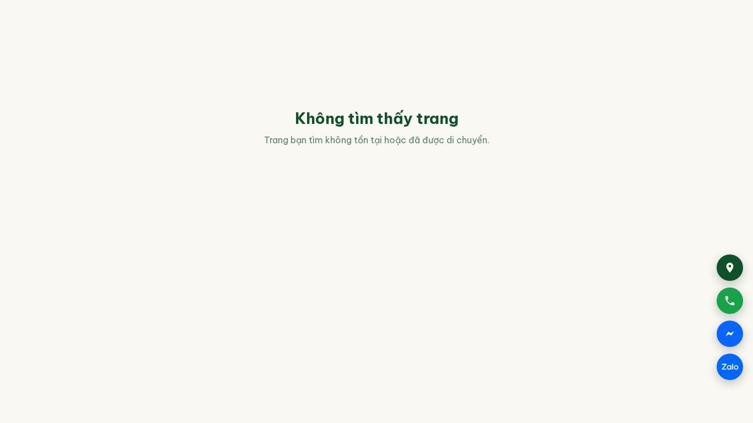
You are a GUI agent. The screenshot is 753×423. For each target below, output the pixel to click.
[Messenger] (730, 334)
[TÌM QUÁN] (730, 267)
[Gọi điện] (730, 301)
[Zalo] (730, 367)
